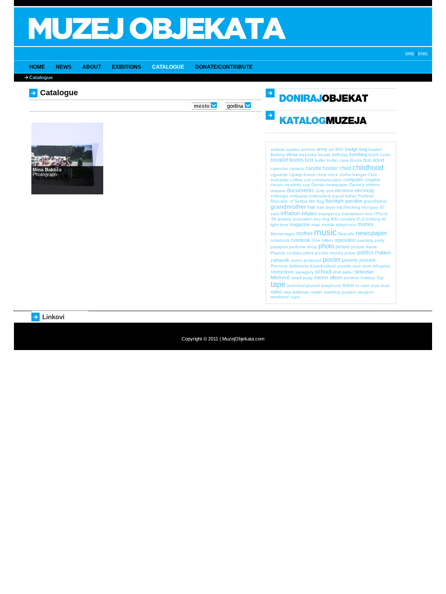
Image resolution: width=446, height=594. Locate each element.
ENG (423, 53)
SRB (409, 53)
